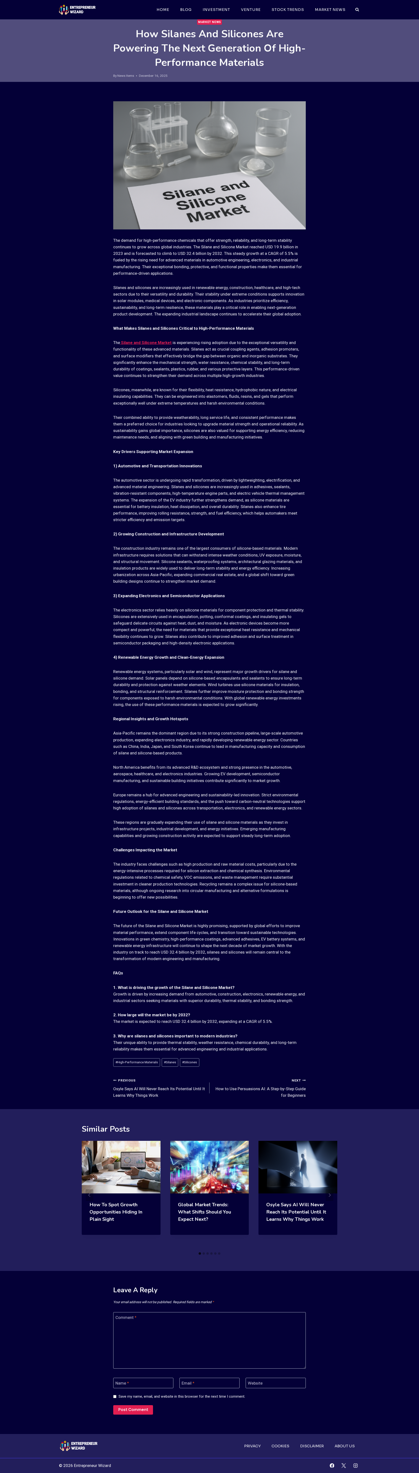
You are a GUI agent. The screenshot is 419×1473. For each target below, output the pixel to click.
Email (188, 1383)
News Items (125, 76)
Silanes (170, 1062)
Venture (251, 9)
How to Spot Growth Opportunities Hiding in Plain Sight (115, 1211)
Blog (186, 9)
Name (122, 1383)
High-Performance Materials (136, 1062)
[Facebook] (331, 1465)
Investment (216, 9)
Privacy (252, 1446)
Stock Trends (288, 9)
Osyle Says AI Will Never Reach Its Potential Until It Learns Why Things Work (159, 1088)
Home (163, 9)
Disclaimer (312, 1446)
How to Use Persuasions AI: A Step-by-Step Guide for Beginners (261, 1088)
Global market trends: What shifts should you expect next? (204, 1211)
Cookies (280, 1446)
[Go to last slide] (89, 1195)
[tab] (200, 1253)
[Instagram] (355, 1465)
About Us (345, 1446)
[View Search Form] (357, 10)
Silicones (189, 1062)
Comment (126, 1317)
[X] (343, 1465)
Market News (330, 9)
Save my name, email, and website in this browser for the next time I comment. (182, 1396)
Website (255, 1383)
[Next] (329, 1195)
